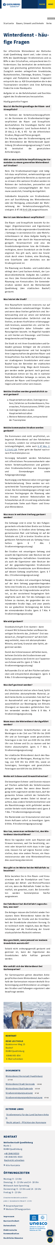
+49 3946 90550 (11, 1153)
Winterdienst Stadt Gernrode (20, 1084)
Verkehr (50, 23)
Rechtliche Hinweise (13, 1238)
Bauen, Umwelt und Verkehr (30, 23)
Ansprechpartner (14, 1205)
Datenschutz (10, 1225)
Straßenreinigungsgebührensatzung (24, 1097)
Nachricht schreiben (14, 1160)
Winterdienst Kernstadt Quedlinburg (24, 1076)
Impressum (9, 1216)
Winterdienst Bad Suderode (19, 1088)
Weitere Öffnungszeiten (18, 1209)
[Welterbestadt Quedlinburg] (27, 1151)
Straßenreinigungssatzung (19, 1093)
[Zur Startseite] (12, 5)
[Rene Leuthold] (27, 1050)
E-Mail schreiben (14, 1058)
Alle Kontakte (13, 1165)
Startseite (9, 23)
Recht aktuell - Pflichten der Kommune (26, 1122)
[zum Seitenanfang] (50, 1240)
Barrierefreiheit (11, 1221)
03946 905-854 (13, 1055)
